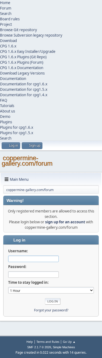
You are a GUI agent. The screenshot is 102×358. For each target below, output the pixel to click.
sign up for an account (65, 222)
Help (29, 342)
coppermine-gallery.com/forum (27, 160)
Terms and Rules (47, 342)
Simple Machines (64, 347)
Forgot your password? (51, 310)
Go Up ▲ (69, 342)
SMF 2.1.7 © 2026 (39, 347)
